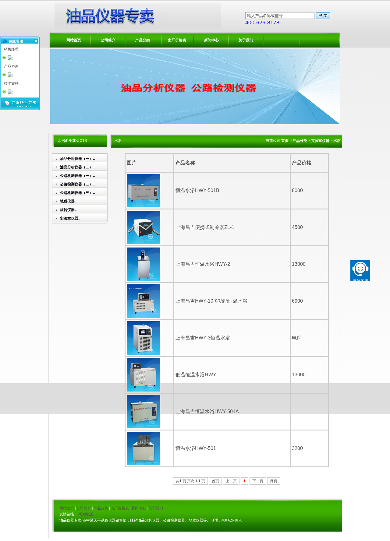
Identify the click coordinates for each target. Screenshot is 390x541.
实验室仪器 (320, 141)
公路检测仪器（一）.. (77, 176)
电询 (297, 337)
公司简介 (108, 40)
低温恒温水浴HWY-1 (198, 374)
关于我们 (246, 40)
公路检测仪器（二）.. (77, 184)
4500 (297, 227)
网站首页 (73, 40)
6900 (297, 301)
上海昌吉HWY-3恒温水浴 (203, 337)
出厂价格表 (177, 40)
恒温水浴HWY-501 (196, 448)
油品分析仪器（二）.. (77, 167)
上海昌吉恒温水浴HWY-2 (203, 264)
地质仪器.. (68, 201)
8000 (297, 190)
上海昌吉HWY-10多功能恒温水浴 (211, 301)
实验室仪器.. (70, 218)
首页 (285, 141)
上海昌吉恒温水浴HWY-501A (207, 411)
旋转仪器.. (68, 210)
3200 (297, 448)
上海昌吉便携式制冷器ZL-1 (205, 227)
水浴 (337, 141)
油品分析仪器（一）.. (77, 158)
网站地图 (86, 514)
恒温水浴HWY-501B (197, 190)
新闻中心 (211, 40)
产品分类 (142, 40)
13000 (299, 264)
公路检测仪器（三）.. (77, 193)
